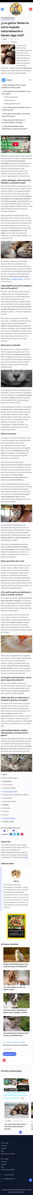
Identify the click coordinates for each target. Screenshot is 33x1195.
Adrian (5, 39)
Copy (26, 857)
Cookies (3, 1148)
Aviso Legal (4, 1143)
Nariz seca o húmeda (11, 97)
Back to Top (30, 1180)
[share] (13, 1080)
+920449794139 (9, 1175)
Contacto (4, 1145)
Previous (15, 1132)
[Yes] (6, 831)
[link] (6, 1080)
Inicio (2, 1151)
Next (20, 1132)
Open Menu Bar (2, 9)
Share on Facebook (10, 834)
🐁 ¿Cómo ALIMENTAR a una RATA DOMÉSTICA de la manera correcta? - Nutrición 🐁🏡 (10, 1081)
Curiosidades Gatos (8, 18)
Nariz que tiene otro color (13, 103)
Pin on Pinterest (22, 834)
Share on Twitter (14, 834)
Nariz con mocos (10, 100)
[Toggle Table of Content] (30, 80)
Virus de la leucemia (10, 791)
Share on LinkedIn (18, 834)
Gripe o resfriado (9, 818)
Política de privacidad (7, 1153)
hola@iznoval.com (9, 1179)
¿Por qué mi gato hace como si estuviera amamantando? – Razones (15, 1126)
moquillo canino (16, 279)
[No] (15, 831)
